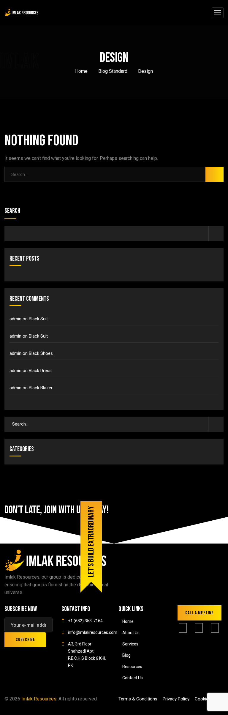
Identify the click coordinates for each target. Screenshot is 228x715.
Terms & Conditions (137, 699)
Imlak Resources (38, 699)
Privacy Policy (176, 699)
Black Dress (40, 370)
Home (81, 71)
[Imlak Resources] (21, 12)
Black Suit (38, 319)
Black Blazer (41, 387)
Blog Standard (112, 71)
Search (12, 211)
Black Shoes (41, 353)
